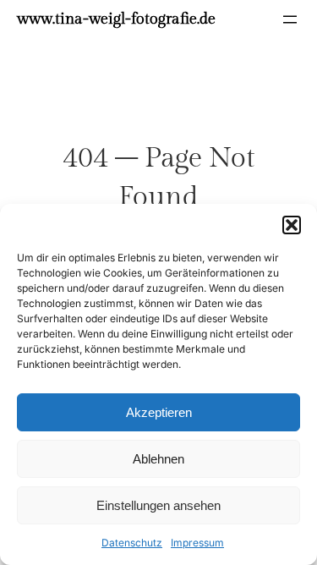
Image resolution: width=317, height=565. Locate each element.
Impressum (197, 542)
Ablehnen (158, 459)
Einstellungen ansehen (158, 505)
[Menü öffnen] (290, 19)
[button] (291, 225)
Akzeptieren (159, 412)
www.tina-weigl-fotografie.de (116, 19)
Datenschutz (131, 542)
